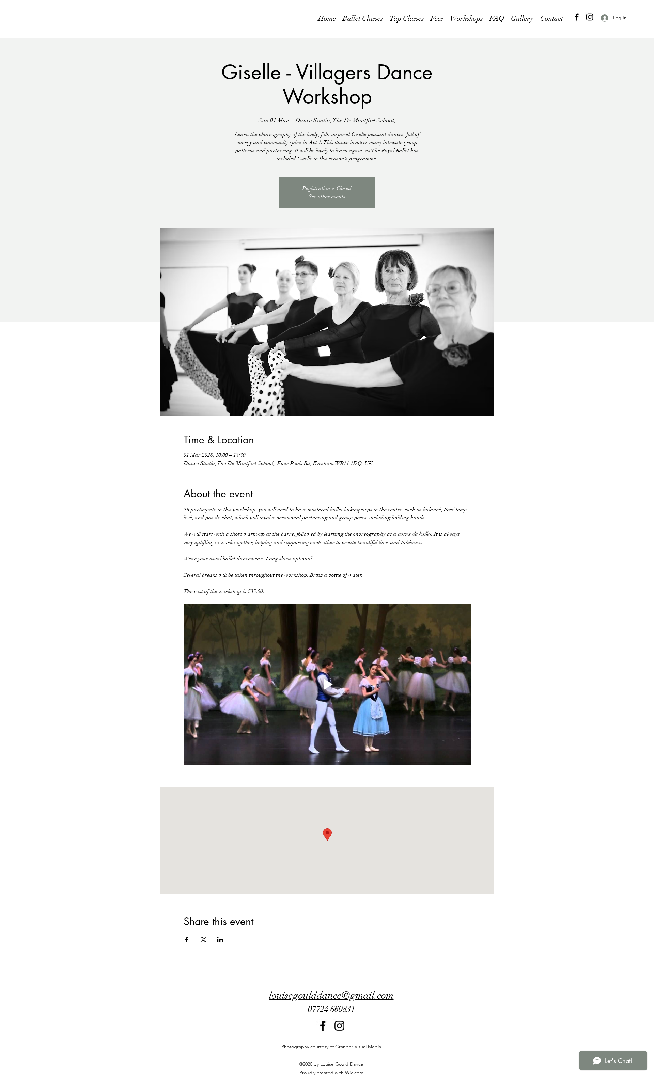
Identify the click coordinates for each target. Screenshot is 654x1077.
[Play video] (327, 684)
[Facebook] (576, 17)
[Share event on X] (203, 939)
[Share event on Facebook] (187, 939)
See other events (327, 196)
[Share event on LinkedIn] (220, 939)
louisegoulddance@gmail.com (331, 995)
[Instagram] (589, 17)
